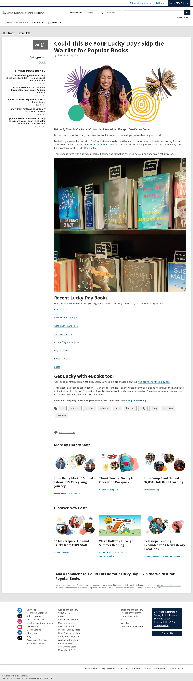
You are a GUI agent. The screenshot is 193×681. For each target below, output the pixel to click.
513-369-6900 (161, 625)
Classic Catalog (34, 629)
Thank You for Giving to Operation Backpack (116, 480)
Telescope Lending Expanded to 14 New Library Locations (164, 545)
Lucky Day (168, 409)
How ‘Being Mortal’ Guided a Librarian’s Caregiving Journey (75, 482)
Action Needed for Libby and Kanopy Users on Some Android (27, 90)
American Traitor (63, 334)
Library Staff (23, 33)
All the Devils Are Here (66, 325)
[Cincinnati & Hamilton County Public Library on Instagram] (19, 621)
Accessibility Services (37, 639)
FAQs (29, 636)
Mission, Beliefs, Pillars (69, 629)
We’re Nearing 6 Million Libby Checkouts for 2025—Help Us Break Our (25, 78)
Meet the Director (67, 622)
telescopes (175, 557)
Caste (57, 366)
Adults (42, 62)
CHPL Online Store (67, 646)
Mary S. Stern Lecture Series (67, 494)
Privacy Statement (107, 668)
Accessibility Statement (129, 668)
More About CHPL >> (68, 650)
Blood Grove (60, 358)
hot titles (130, 409)
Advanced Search (183, 17)
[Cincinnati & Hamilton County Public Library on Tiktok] (19, 638)
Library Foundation (130, 616)
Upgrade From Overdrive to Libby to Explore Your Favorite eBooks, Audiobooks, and (26, 121)
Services (164, 557)
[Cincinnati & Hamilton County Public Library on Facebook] (19, 610)
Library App (32, 633)
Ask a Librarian (34, 616)
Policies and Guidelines (69, 619)
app (63, 409)
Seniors (65, 553)
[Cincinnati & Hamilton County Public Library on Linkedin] (19, 632)
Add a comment (67, 432)
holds (117, 409)
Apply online (133, 400)
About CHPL (64, 612)
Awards (62, 616)
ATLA (123, 619)
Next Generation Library (70, 633)
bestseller (74, 409)
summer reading (151, 490)
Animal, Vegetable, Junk (66, 342)
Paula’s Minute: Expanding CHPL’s (26, 101)
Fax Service (32, 626)
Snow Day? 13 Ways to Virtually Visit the (27, 110)
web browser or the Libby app (154, 381)
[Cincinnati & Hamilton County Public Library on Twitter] (19, 616)
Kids (109, 553)
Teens (124, 553)
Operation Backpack (108, 490)
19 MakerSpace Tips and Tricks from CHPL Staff (71, 543)
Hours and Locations (37, 612)
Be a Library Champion (132, 626)
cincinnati (89, 409)
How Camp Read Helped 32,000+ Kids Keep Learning (163, 480)
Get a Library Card (36, 619)
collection (104, 409)
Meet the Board (66, 626)
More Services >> (35, 643)
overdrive (61, 416)
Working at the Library (69, 639)
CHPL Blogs (8, 33)
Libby (142, 409)
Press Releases (65, 643)
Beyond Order (61, 350)
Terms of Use (90, 668)
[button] (140, 3)
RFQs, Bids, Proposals (69, 636)
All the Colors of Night (66, 317)
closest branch (98, 144)
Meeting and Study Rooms (40, 622)
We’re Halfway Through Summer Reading (116, 543)
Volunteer (125, 622)
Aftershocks (60, 309)
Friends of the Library (131, 612)
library (154, 409)
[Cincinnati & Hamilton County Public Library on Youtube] (19, 627)
